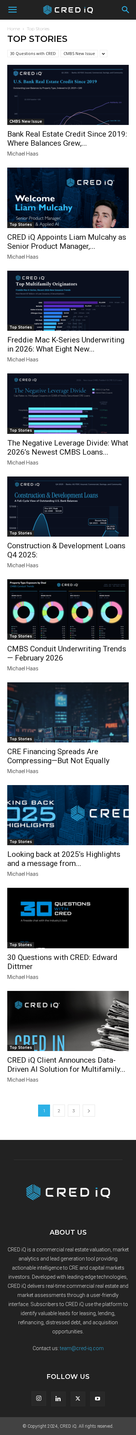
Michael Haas (22, 154)
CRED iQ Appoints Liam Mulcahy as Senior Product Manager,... (66, 242)
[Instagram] (39, 1398)
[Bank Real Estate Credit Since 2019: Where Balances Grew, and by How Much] (68, 95)
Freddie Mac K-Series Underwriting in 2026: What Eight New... (65, 344)
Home (13, 28)
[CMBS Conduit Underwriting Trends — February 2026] (68, 609)
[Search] (126, 10)
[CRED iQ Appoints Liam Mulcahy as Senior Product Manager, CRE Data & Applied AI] (68, 198)
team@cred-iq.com (82, 1348)
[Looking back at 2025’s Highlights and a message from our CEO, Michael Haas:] (68, 815)
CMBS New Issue (79, 53)
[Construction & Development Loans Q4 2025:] (68, 507)
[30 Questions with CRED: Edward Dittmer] (68, 918)
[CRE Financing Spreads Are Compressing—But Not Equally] (68, 712)
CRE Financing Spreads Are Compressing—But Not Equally (58, 756)
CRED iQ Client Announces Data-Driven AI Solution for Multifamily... (66, 1065)
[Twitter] (78, 1399)
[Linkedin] (58, 1399)
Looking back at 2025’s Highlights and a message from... (63, 859)
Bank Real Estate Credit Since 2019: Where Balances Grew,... (67, 139)
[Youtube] (97, 1399)
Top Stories (20, 224)
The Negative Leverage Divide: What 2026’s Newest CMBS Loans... (67, 447)
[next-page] (89, 1111)
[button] (12, 10)
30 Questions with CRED (33, 53)
